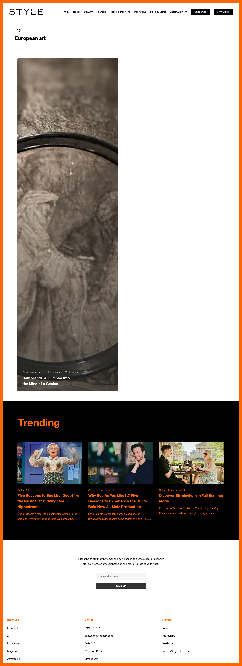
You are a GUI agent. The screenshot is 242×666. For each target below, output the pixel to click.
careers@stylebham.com (176, 651)
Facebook (12, 628)
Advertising (13, 658)
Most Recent (72, 372)
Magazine (12, 651)
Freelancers (169, 643)
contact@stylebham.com (99, 635)
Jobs (165, 628)
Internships (168, 635)
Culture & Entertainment (50, 372)
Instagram (13, 643)
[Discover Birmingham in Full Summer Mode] (191, 479)
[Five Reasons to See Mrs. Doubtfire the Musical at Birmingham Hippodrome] (49, 481)
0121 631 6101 (92, 628)
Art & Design (29, 372)
